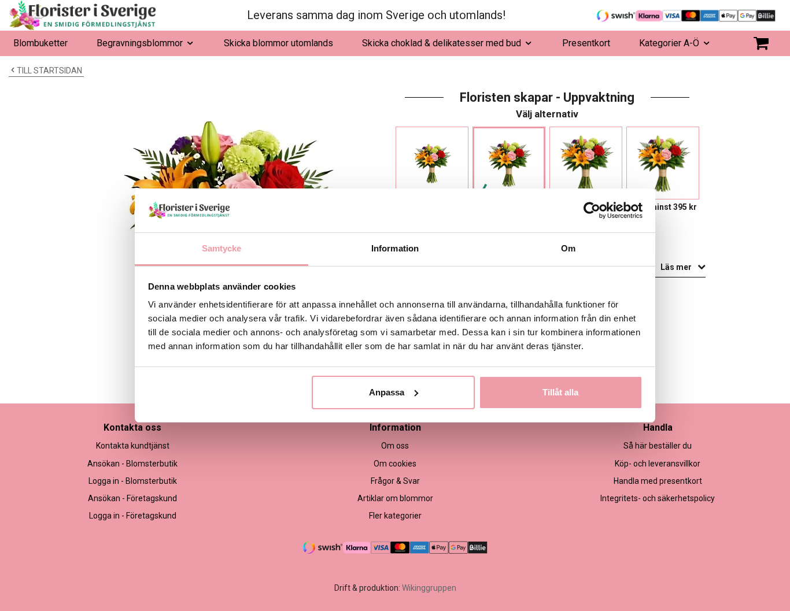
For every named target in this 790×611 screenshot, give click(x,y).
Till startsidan (49, 70)
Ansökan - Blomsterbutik (132, 463)
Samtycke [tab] (222, 248)
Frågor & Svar (395, 481)
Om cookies (395, 463)
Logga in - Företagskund (132, 515)
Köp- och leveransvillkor (657, 463)
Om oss (395, 445)
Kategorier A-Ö (669, 43)
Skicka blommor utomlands (278, 43)
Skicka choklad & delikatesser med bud (441, 43)
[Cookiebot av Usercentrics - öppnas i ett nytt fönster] (592, 210)
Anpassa (386, 392)
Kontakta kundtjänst (132, 445)
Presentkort (586, 43)
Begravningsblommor (140, 43)
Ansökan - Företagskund (132, 498)
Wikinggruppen (429, 588)
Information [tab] (395, 248)
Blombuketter (40, 43)
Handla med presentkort (658, 481)
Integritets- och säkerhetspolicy (657, 498)
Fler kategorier (395, 515)
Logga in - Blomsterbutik (132, 481)
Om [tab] (568, 248)
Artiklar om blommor (395, 498)
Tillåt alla (560, 392)
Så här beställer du (657, 445)
